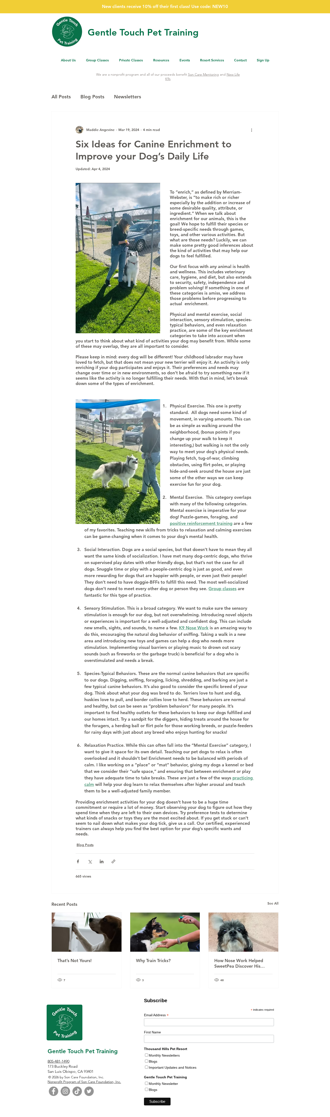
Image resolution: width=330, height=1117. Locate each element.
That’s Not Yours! (74, 960)
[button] (161, 60)
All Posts (61, 97)
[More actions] (251, 130)
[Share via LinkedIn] (101, 861)
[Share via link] (113, 861)
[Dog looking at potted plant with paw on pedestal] (87, 932)
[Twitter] (89, 1091)
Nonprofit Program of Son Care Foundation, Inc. (84, 1082)
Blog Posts (92, 97)
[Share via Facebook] (78, 861)
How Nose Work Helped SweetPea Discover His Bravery (238, 963)
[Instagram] (65, 1091)
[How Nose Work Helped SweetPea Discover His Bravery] (243, 932)
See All (273, 903)
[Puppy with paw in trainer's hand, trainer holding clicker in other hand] (165, 932)
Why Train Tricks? (153, 960)
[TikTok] (77, 1091)
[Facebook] (53, 1091)
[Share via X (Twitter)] (89, 861)
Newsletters (127, 97)
